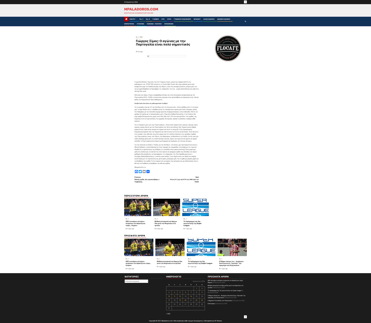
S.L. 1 (141, 19)
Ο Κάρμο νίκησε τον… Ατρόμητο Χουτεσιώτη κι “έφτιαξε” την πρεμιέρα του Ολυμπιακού (231, 263)
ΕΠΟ (163, 19)
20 (185, 300)
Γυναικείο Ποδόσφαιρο (182, 19)
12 (180, 296)
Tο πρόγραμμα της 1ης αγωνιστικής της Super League (192, 223)
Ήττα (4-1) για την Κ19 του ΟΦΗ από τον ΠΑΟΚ (184, 179)
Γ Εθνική (155, 19)
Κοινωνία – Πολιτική (154, 24)
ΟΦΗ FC (132, 19)
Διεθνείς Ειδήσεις (223, 19)
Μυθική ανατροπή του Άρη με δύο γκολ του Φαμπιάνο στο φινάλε (166, 223)
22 (196, 300)
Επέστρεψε (211, 303)
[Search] (245, 21)
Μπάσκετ (197, 19)
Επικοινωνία (168, 24)
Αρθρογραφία (129, 24)
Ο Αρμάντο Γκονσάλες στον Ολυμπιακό (220, 300)
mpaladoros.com (141, 9)
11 (174, 296)
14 (191, 296)
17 (169, 300)
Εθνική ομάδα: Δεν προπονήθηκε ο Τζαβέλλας (146, 179)
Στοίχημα (140, 24)
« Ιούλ (168, 314)
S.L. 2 (148, 19)
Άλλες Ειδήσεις (208, 19)
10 (169, 296)
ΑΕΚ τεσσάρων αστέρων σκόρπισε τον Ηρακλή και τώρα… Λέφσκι (135, 223)
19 (180, 300)
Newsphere (208, 321)
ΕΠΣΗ (169, 19)
